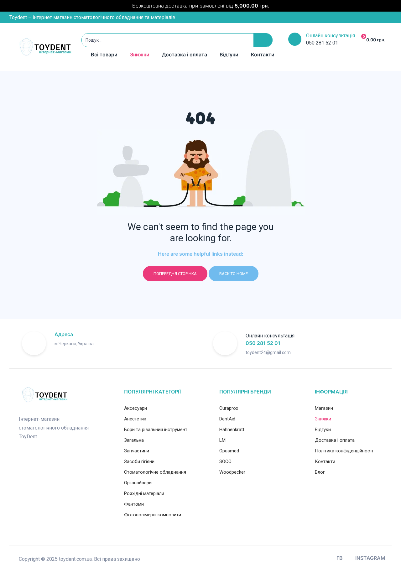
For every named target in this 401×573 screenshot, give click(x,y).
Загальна (134, 440)
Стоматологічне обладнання (155, 472)
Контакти (262, 54)
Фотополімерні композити (152, 515)
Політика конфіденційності (344, 451)
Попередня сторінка (175, 273)
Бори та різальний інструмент (155, 429)
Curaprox (228, 408)
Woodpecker (232, 472)
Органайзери (138, 483)
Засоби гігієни (139, 461)
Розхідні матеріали (144, 493)
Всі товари (104, 54)
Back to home (233, 273)
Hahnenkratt (231, 429)
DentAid (227, 419)
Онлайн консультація (330, 36)
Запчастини (136, 451)
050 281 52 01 (263, 343)
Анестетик (135, 419)
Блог (320, 472)
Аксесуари (135, 408)
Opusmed (229, 451)
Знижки (139, 54)
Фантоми (134, 504)
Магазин (324, 408)
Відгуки (229, 54)
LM (222, 440)
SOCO (225, 461)
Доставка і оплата (184, 54)
